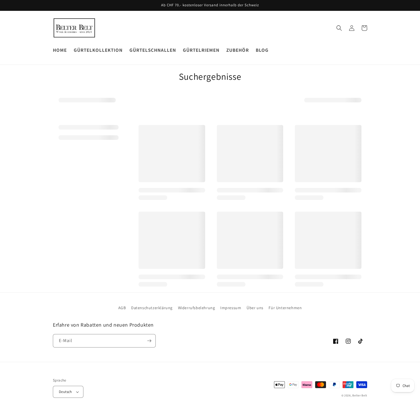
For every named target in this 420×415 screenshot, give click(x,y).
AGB (122, 307)
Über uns (255, 307)
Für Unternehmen (285, 307)
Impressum (230, 307)
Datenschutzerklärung (152, 307)
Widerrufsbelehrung (196, 307)
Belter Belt (359, 395)
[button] (339, 28)
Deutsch (65, 391)
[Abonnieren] (149, 341)
